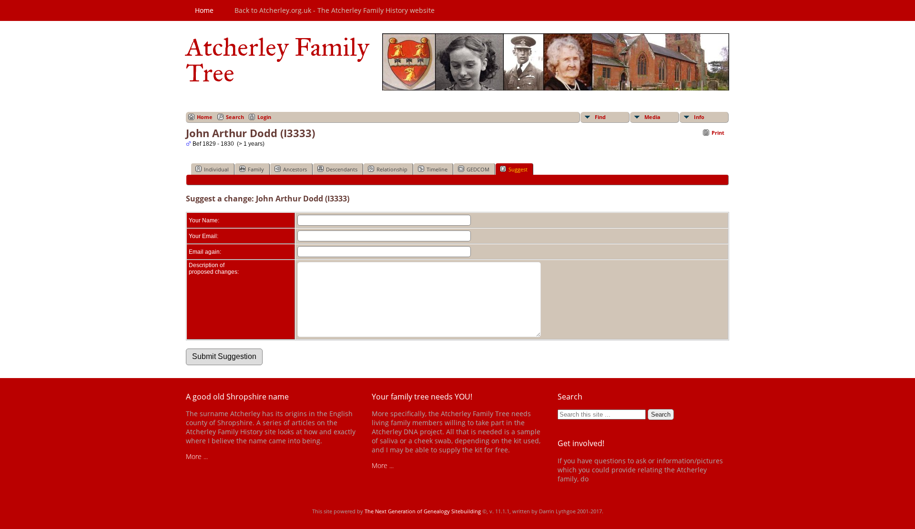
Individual (216, 169)
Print (718, 132)
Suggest (518, 169)
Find (600, 116)
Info (699, 116)
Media (652, 116)
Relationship (391, 169)
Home (204, 10)
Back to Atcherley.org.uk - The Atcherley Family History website (334, 10)
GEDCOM (478, 169)
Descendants (341, 169)
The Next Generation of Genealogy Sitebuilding (423, 511)
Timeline (437, 169)
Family (256, 169)
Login (264, 116)
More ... (197, 456)
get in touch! (609, 478)
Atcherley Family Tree (277, 60)
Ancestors (295, 169)
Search (235, 116)
